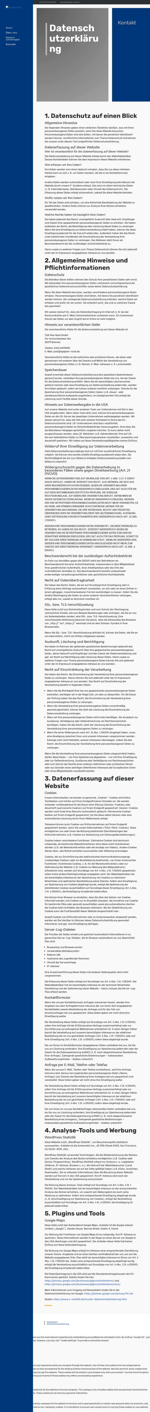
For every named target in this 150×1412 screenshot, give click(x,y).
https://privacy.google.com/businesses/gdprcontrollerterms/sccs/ (82, 1284)
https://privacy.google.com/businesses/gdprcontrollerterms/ (79, 1280)
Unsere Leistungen (13, 38)
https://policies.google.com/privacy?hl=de (108, 1293)
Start (9, 28)
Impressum (52, 1321)
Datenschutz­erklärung (58, 1323)
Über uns (11, 33)
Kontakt (11, 44)
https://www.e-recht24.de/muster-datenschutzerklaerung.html (90, 1299)
